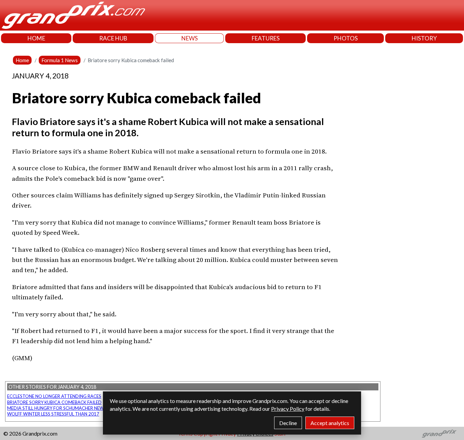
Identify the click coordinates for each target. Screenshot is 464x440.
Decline (288, 423)
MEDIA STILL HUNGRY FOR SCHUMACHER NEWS (56, 408)
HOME (36, 38)
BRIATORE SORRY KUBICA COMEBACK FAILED (54, 402)
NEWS (189, 38)
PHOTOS (346, 38)
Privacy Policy (287, 408)
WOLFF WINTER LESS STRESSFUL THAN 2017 (53, 414)
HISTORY (424, 38)
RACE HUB (113, 38)
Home (22, 60)
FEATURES (266, 38)
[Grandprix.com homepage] (439, 433)
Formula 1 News (59, 60)
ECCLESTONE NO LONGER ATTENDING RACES (54, 396)
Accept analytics (329, 423)
